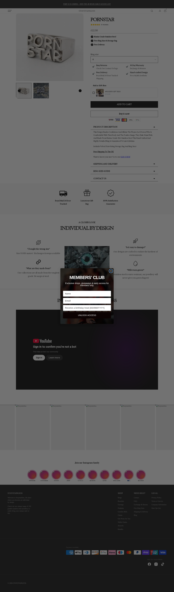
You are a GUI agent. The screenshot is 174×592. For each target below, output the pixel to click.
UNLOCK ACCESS (87, 315)
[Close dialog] (111, 271)
